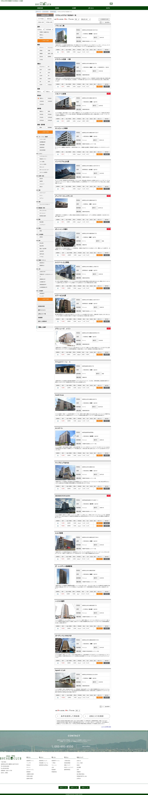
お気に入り (100, 86)
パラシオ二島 (59, 26)
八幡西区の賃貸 (30, 774)
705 (58, 321)
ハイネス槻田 (59, 601)
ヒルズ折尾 (59, 533)
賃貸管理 (57, 8)
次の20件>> (107, 22)
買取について (67, 765)
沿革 (78, 769)
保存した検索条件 (42, 321)
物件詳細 (106, 86)
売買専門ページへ (56, 760)
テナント (29, 767)
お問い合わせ (91, 8)
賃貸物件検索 (40, 8)
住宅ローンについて (68, 767)
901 (58, 52)
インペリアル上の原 (62, 161)
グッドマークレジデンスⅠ (64, 196)
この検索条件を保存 (104, 19)
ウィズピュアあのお (62, 463)
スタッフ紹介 (80, 762)
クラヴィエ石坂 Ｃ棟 (63, 59)
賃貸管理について (43, 760)
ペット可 (29, 762)
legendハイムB (60, 670)
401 (58, 154)
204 (58, 387)
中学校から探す (49, 22)
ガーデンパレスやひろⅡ (63, 636)
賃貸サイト (73, 787)
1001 (58, 593)
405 (58, 628)
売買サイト (84, 787)
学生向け (29, 765)
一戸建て (54, 762)
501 (58, 455)
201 (58, 188)
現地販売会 (54, 771)
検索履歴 (40, 317)
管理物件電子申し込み (82, 776)
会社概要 (74, 8)
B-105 (58, 121)
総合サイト (62, 787)
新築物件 (29, 771)
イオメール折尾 (60, 94)
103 (58, 221)
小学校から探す (41, 22)
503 (58, 525)
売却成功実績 (67, 762)
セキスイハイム (30, 769)
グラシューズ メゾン (63, 328)
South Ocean (59, 395)
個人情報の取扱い (81, 774)
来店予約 (108, 8)
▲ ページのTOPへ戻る (106, 726)
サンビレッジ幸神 (61, 128)
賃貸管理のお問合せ (43, 765)
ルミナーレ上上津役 (62, 262)
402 (58, 663)
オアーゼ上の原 (60, 295)
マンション (54, 765)
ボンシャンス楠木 (61, 229)
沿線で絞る (49, 18)
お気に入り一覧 (42, 313)
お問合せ (79, 778)
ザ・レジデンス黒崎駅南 (63, 566)
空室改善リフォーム (43, 762)
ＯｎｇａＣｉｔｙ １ (63, 362)
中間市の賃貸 (30, 776)
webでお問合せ (86, 746)
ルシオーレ (59, 428)
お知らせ (79, 760)
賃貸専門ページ (30, 760)
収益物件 (54, 769)
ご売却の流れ (67, 760)
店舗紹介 (79, 771)
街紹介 (78, 765)
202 (58, 86)
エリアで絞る (41, 18)
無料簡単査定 (67, 769)
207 (58, 288)
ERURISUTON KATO (62, 496)
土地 (53, 767)
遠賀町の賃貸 (30, 778)
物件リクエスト (42, 310)
